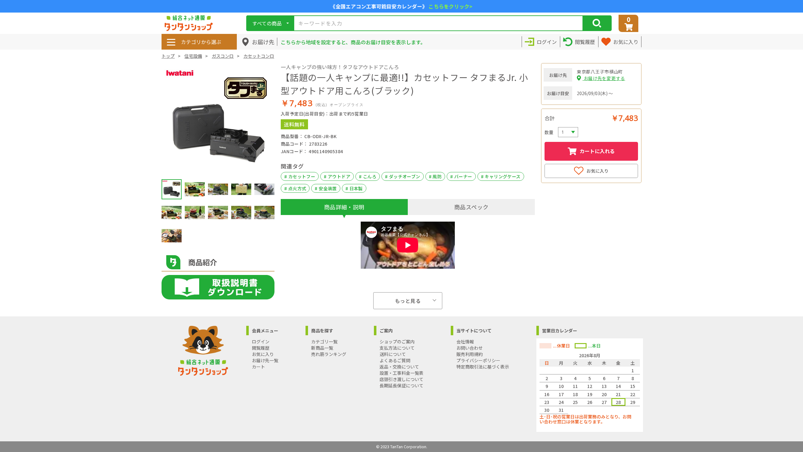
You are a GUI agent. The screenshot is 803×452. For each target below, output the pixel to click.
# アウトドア (337, 176)
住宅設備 (193, 56)
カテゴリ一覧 (324, 341)
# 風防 (435, 176)
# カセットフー (299, 176)
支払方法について (397, 348)
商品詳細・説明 (344, 207)
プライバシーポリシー (478, 360)
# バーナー (461, 176)
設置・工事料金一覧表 (401, 373)
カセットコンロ (258, 56)
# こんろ (367, 176)
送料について (393, 354)
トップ (168, 56)
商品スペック (471, 207)
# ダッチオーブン (402, 176)
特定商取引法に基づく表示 (482, 366)
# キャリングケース (501, 176)
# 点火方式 (295, 188)
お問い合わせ (469, 348)
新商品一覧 (322, 348)
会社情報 (465, 341)
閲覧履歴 (260, 348)
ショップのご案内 (397, 341)
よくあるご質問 (395, 360)
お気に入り (598, 171)
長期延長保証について (401, 385)
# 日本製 (354, 188)
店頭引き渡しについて (401, 379)
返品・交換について (399, 366)
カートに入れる (597, 151)
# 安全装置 (326, 188)
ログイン (260, 341)
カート (258, 366)
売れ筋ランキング (328, 354)
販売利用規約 (469, 354)
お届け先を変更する (603, 78)
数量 (549, 132)
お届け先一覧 (265, 360)
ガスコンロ (223, 56)
